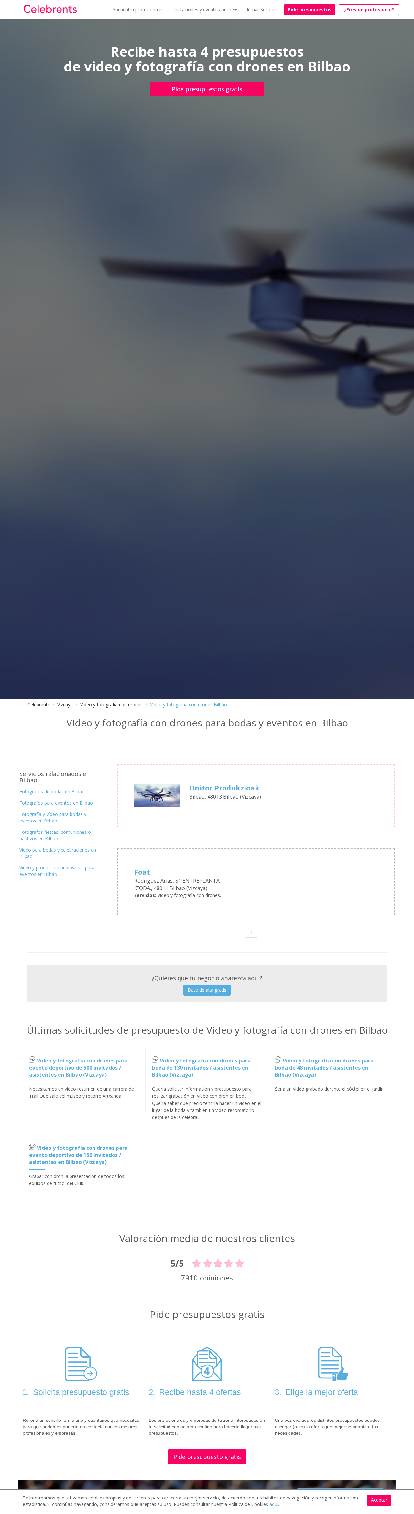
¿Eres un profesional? (369, 9)
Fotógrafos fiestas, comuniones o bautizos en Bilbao (55, 835)
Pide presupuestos (310, 9)
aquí (273, 1504)
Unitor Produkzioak (224, 787)
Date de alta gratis (207, 990)
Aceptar (379, 1500)
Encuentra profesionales (138, 9)
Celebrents (38, 705)
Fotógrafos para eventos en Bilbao (56, 803)
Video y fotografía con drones (111, 705)
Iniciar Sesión (260, 9)
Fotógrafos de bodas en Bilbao (52, 792)
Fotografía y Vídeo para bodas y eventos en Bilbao (52, 817)
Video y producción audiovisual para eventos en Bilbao (56, 871)
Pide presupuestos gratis (207, 89)
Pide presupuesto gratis (207, 1457)
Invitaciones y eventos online (203, 9)
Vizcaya (65, 705)
